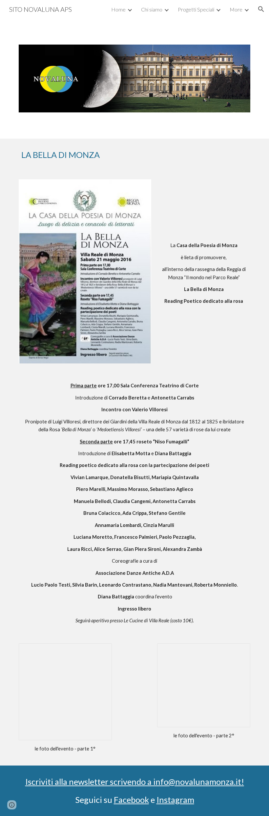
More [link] (236, 9)
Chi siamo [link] (151, 9)
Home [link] (118, 9)
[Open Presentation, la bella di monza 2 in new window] (237, 651)
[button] (261, 9)
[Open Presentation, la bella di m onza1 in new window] (99, 651)
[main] (125, 154)
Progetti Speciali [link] (196, 9)
